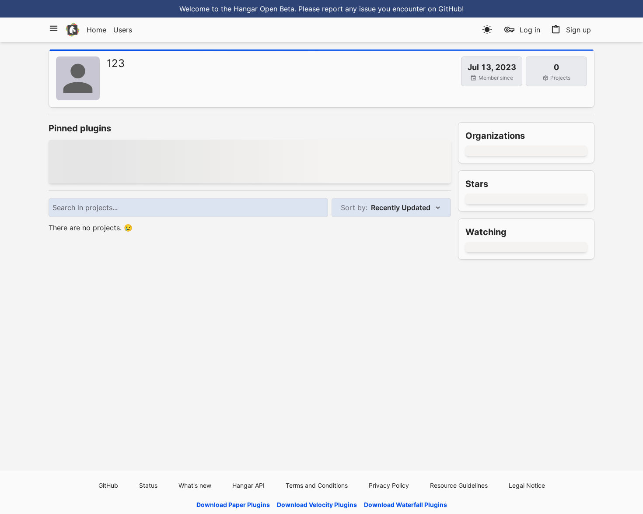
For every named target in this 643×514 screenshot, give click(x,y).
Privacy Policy (389, 485)
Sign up (578, 29)
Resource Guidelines (459, 485)
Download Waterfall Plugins (405, 504)
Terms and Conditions (317, 485)
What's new (194, 485)
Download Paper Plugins (233, 504)
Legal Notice (527, 485)
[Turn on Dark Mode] (487, 29)
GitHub (108, 485)
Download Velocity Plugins (317, 504)
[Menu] (54, 28)
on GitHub (445, 8)
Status (148, 485)
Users (122, 29)
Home (96, 29)
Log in (530, 29)
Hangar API (248, 485)
